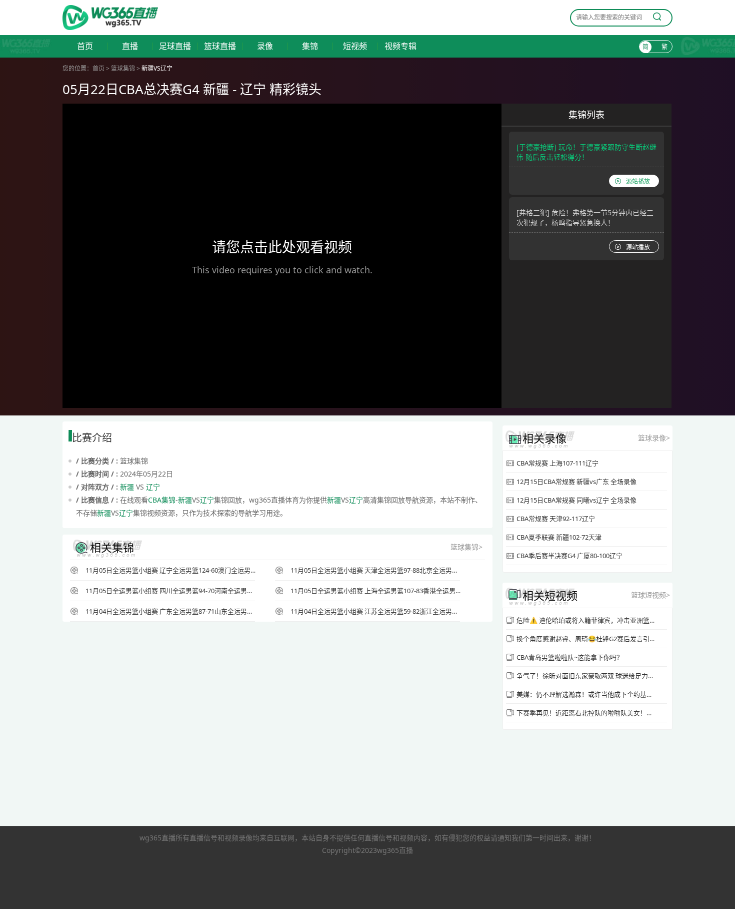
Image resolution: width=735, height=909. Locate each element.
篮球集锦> (466, 547)
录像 (265, 46)
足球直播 (175, 46)
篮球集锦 (123, 68)
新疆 (127, 487)
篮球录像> (654, 437)
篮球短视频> (650, 595)
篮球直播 (220, 46)
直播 (130, 46)
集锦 (310, 46)
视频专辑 (400, 46)
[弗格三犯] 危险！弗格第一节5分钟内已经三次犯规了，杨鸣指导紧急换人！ (585, 217)
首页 (85, 46)
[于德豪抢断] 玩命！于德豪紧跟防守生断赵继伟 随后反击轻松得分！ (586, 152)
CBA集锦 (162, 500)
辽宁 (153, 487)
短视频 (355, 46)
